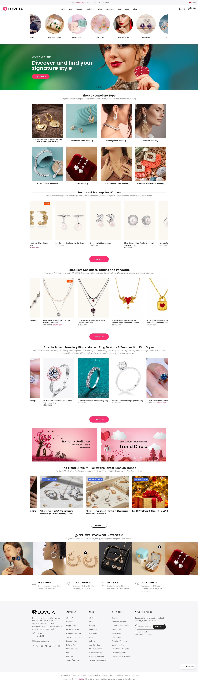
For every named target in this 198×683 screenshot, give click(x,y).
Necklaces (90, 9)
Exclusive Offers (72, 629)
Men (119, 9)
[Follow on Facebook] (33, 646)
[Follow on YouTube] (50, 646)
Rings (100, 9)
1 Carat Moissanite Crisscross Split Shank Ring (128, 401)
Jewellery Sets (94, 645)
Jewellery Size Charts (120, 626)
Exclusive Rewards (123, 675)
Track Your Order (119, 622)
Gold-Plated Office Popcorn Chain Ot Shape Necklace (128, 321)
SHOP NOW (40, 76)
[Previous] (34, 492)
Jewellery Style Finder (120, 653)
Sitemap (135, 675)
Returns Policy (71, 645)
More (127, 9)
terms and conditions (143, 634)
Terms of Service (73, 637)
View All (98, 259)
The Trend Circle (41, 479)
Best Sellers (116, 637)
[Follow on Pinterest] (46, 646)
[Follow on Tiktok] (55, 646)
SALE (63, 9)
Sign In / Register (73, 660)
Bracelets (110, 9)
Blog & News (71, 626)
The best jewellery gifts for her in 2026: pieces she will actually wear (99, 512)
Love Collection (118, 645)
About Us (69, 618)
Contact (69, 622)
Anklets (92, 641)
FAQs (68, 653)
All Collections (94, 618)
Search (115, 618)
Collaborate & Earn (73, 633)
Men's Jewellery (95, 649)
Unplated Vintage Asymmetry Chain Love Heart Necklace (94, 321)
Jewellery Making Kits (97, 660)
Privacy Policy (71, 641)
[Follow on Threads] (59, 646)
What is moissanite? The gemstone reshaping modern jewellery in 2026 (48, 512)
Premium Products (119, 641)
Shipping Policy (72, 649)
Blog (135, 9)
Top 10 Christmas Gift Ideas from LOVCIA (142, 510)
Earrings (79, 9)
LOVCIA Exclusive (96, 653)
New (70, 9)
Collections (116, 633)
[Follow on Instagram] (42, 646)
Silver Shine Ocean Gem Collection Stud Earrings (52, 244)
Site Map (69, 657)
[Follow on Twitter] (37, 646)
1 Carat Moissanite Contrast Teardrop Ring (91, 401)
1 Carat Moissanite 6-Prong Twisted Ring (60, 401)
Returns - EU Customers (121, 657)
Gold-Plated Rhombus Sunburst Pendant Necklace (161, 321)
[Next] (163, 492)
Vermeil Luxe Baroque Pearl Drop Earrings (85, 244)
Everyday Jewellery (96, 657)
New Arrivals (117, 629)
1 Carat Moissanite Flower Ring (160, 400)
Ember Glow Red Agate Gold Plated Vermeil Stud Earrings (121, 244)
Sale (91, 622)
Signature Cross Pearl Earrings (153, 243)
